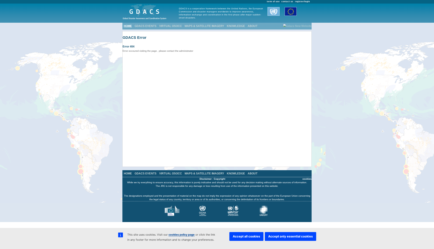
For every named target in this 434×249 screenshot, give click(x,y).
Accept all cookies (246, 236)
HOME (128, 26)
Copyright (219, 178)
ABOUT (253, 26)
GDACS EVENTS (145, 26)
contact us (287, 1)
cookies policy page (182, 234)
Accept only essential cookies (290, 236)
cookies (307, 178)
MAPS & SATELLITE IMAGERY (204, 26)
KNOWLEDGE (236, 26)
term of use (273, 1)
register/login (302, 1)
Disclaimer (206, 178)
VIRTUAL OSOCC (170, 26)
